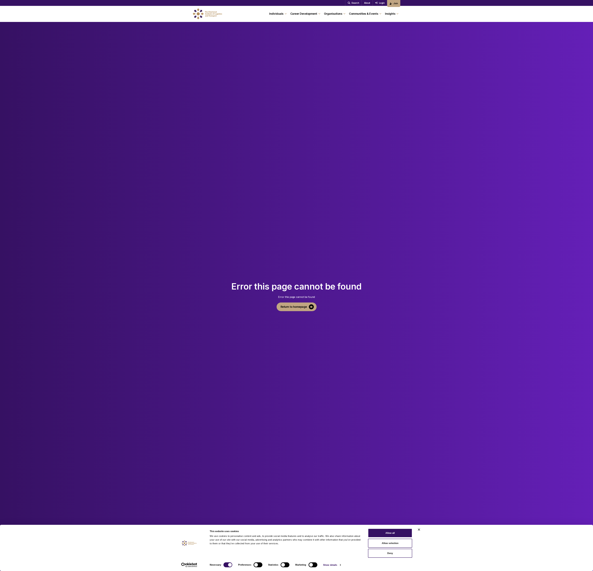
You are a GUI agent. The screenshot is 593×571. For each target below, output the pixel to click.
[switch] (258, 564)
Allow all (390, 533)
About (367, 3)
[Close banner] (419, 530)
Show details (330, 565)
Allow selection (390, 543)
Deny (390, 553)
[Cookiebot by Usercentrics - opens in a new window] (189, 565)
